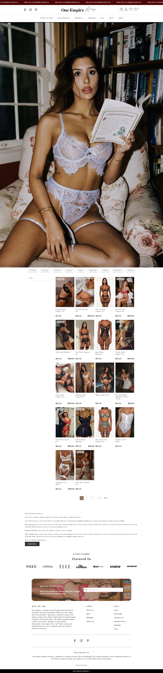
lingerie (70, 536)
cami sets (75, 536)
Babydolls (57, 271)
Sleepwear (130, 271)
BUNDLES (79, 18)
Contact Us (118, 618)
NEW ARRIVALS (64, 18)
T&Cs (116, 629)
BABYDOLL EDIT (46, 18)
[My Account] (126, 9)
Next (105, 498)
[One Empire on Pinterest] (36, 11)
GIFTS (111, 18)
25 (99, 498)
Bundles (80, 271)
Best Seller (45, 271)
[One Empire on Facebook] (25, 11)
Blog (88, 614)
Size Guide (118, 614)
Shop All (90, 610)
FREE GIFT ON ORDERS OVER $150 (17, 2)
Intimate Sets (93, 271)
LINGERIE (92, 18)
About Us (90, 622)
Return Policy (120, 622)
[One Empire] (78, 9)
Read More (32, 544)
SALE (102, 18)
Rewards (89, 618)
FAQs (116, 610)
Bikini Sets (69, 271)
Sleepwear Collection (83, 521)
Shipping (117, 625)
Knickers (105, 271)
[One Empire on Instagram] (30, 11)
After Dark (33, 271)
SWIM (120, 18)
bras (30, 527)
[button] (81, 671)
